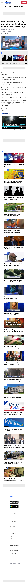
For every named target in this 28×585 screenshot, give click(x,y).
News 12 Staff (4, 29)
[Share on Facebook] (5, 33)
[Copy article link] (9, 33)
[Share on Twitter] (7, 33)
